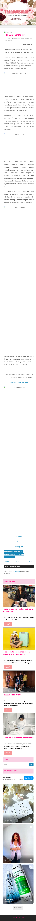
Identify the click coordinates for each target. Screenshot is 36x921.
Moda (22, 38)
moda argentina (28, 38)
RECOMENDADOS (9, 581)
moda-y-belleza (8, 40)
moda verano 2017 (10, 554)
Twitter (19, 541)
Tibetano (21, 554)
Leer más (7, 624)
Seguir (30, 778)
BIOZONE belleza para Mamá (12, 562)
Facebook (18, 536)
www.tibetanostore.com (19, 382)
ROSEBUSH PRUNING (13, 695)
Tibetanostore (9, 557)
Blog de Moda (17, 38)
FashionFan (15, 918)
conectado (17, 571)
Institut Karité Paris (28, 562)
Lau (9, 38)
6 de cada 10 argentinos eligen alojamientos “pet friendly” (16, 653)
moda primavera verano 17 (13, 551)
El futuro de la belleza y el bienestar (19, 737)
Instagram (19, 547)
